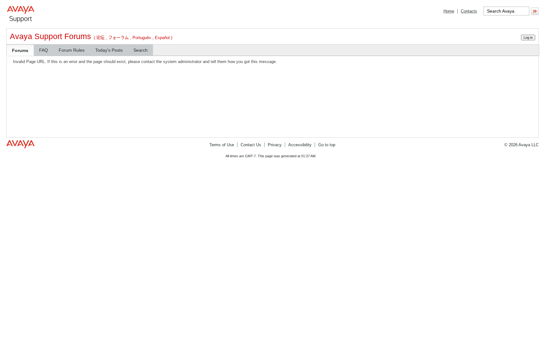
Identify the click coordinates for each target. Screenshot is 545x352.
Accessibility (300, 144)
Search (140, 50)
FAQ (43, 50)
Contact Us (251, 144)
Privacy (275, 144)
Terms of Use (221, 144)
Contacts (469, 11)
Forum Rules (72, 50)
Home (448, 11)
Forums (20, 50)
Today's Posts (109, 50)
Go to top (326, 144)
